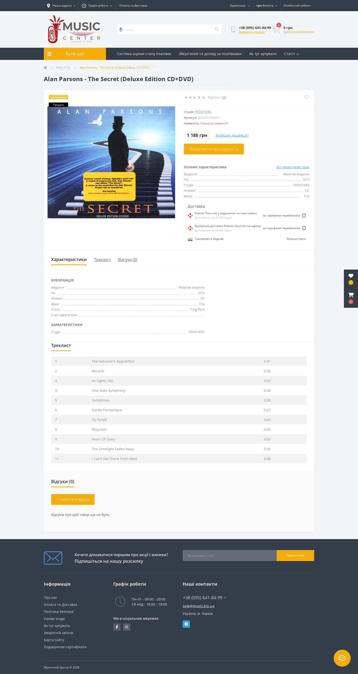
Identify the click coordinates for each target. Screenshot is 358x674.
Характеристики (69, 259)
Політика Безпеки (59, 611)
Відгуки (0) (127, 259)
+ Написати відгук (73, 499)
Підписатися (295, 555)
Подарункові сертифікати (65, 647)
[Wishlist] (306, 97)
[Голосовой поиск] (120, 29)
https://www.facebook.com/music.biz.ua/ (117, 627)
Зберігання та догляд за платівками (210, 53)
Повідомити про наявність (214, 149)
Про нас (124, 66)
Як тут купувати (263, 53)
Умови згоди (54, 618)
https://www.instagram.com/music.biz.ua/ (126, 627)
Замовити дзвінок (251, 32)
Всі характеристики (292, 167)
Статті (289, 53)
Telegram (186, 624)
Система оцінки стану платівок (144, 53)
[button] (351, 298)
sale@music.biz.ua (198, 606)
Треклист (102, 259)
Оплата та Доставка (133, 5)
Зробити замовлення (298, 31)
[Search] (216, 29)
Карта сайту (54, 639)
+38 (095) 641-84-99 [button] (202, 597)
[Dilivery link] (304, 215)
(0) (224, 97)
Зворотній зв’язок (58, 632)
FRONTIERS (203, 112)
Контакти (147, 66)
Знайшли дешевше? (232, 135)
